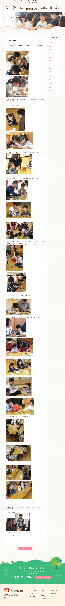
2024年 (50, 46)
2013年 (50, 76)
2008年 (50, 90)
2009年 (50, 87)
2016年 (50, 68)
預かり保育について (54, 592)
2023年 (50, 49)
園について (7, 8)
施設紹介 (32, 593)
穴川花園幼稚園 (32, 8)
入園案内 (50, 8)
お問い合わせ (57, 8)
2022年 (50, 52)
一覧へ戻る (25, 548)
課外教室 (32, 592)
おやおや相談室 (44, 8)
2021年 (50, 54)
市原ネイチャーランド (34, 590)
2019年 (50, 60)
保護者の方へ (21, 8)
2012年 (50, 79)
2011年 (50, 82)
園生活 (14, 8)
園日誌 (43, 590)
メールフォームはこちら (44, 577)
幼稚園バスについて (54, 590)
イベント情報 (44, 596)
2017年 (50, 65)
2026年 (50, 41)
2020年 (50, 57)
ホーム (4, 31)
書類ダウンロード (54, 593)
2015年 (50, 71)
